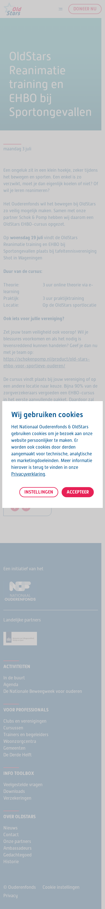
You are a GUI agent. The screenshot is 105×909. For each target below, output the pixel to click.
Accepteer (78, 492)
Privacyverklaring (28, 474)
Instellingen (38, 492)
